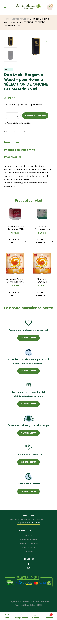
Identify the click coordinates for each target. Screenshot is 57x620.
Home (7, 19)
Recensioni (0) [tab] (13, 157)
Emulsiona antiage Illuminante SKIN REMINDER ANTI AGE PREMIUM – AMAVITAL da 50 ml (15, 228)
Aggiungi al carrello (35, 115)
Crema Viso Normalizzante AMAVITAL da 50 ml (42, 228)
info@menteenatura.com (28, 523)
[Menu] (7, 7)
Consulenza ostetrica (28, 484)
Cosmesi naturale (20, 19)
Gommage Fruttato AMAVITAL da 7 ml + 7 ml (15, 280)
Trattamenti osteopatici (28, 455)
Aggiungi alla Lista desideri (19, 123)
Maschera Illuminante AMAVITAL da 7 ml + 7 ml (42, 280)
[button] (47, 41)
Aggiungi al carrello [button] (14, 241)
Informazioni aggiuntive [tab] (19, 150)
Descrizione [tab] (11, 142)
